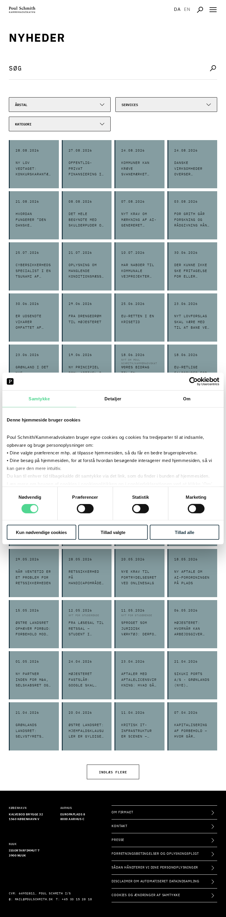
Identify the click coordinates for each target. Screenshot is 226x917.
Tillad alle (184, 532)
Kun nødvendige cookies (41, 532)
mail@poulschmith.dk (34, 899)
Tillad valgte (113, 532)
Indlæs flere (113, 772)
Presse (118, 840)
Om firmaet (122, 812)
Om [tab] (187, 398)
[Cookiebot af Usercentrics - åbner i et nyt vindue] (193, 381)
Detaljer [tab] (113, 398)
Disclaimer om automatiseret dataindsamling (156, 881)
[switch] (85, 508)
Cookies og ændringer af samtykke (146, 895)
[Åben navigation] (213, 10)
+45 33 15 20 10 (77, 899)
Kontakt (119, 826)
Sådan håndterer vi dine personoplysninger (155, 867)
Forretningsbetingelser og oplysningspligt (155, 853)
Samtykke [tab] (39, 398)
